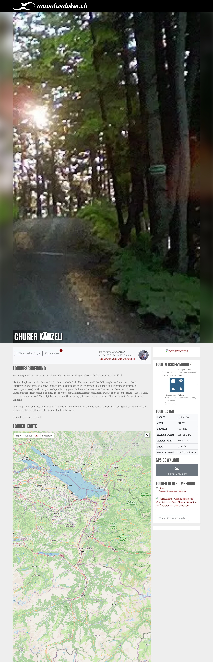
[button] (147, 435)
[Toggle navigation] (197, 6)
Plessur (162, 491)
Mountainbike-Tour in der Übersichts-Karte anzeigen (176, 504)
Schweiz (182, 491)
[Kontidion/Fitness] (180, 381)
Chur (161, 488)
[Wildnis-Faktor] (180, 388)
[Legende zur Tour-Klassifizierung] (191, 364)
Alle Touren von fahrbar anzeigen (117, 358)
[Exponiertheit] (173, 388)
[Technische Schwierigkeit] (173, 381)
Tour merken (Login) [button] (30, 353)
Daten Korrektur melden (173, 518)
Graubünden (172, 491)
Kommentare (53, 353)
